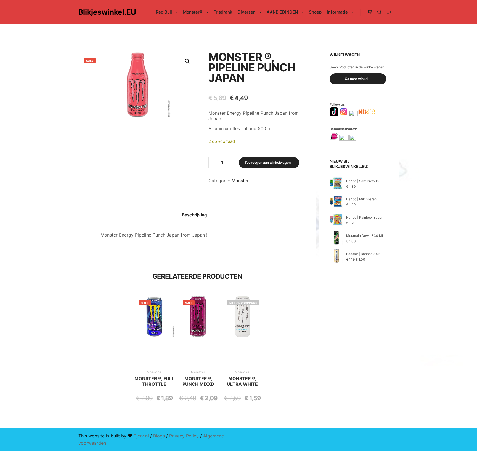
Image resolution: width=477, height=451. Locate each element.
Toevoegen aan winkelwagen (268, 162)
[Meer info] (389, 12)
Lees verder (242, 337)
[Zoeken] (380, 12)
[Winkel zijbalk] (370, 12)
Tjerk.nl (141, 436)
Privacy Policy (184, 436)
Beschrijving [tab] (194, 215)
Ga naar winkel (356, 79)
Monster (240, 180)
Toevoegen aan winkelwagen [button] (154, 337)
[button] (187, 61)
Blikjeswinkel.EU (106, 12)
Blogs (159, 436)
